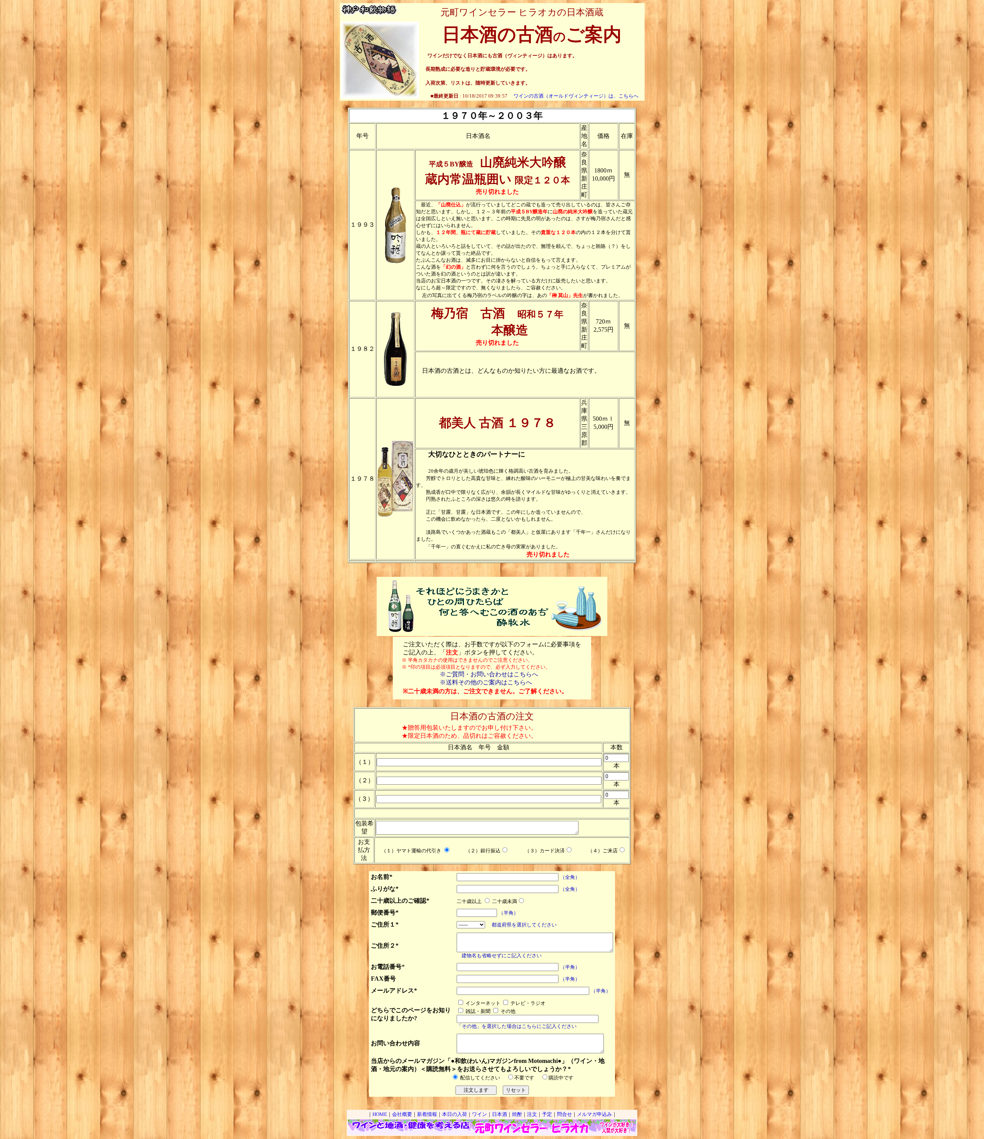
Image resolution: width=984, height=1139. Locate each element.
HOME (379, 1114)
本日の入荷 (454, 1114)
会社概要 (402, 1114)
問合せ (564, 1114)
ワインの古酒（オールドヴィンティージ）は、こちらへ (576, 96)
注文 (532, 1114)
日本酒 (499, 1114)
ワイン (479, 1114)
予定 (547, 1114)
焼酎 (517, 1114)
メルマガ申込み (594, 1114)
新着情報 (427, 1114)
